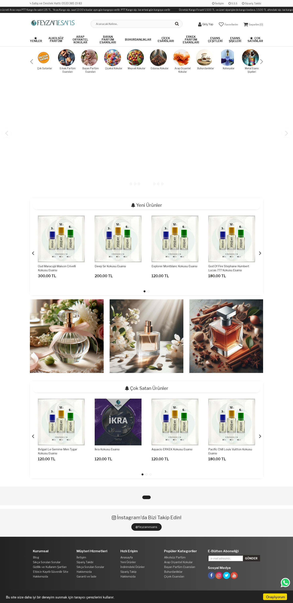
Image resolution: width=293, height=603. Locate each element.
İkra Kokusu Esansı (50, 449)
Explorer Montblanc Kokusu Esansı (118, 266)
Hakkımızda (40, 576)
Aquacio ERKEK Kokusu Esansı (115, 449)
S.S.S (234, 3)
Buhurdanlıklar (138, 39)
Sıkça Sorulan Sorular (47, 562)
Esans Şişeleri (235, 39)
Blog (36, 557)
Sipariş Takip (128, 571)
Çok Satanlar (255, 39)
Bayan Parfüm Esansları (108, 39)
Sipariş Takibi (252, 3)
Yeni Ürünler (128, 562)
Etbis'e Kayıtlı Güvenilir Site (50, 571)
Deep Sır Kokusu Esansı (53, 266)
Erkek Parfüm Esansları (191, 39)
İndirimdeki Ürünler (132, 567)
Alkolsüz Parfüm (56, 39)
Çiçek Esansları (166, 39)
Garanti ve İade (86, 576)
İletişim (219, 3)
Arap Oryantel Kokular (80, 39)
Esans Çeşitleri (215, 39)
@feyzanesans (146, 527)
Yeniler (36, 41)
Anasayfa (126, 557)
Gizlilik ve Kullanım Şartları (50, 567)
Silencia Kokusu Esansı (223, 266)
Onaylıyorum (275, 596)
